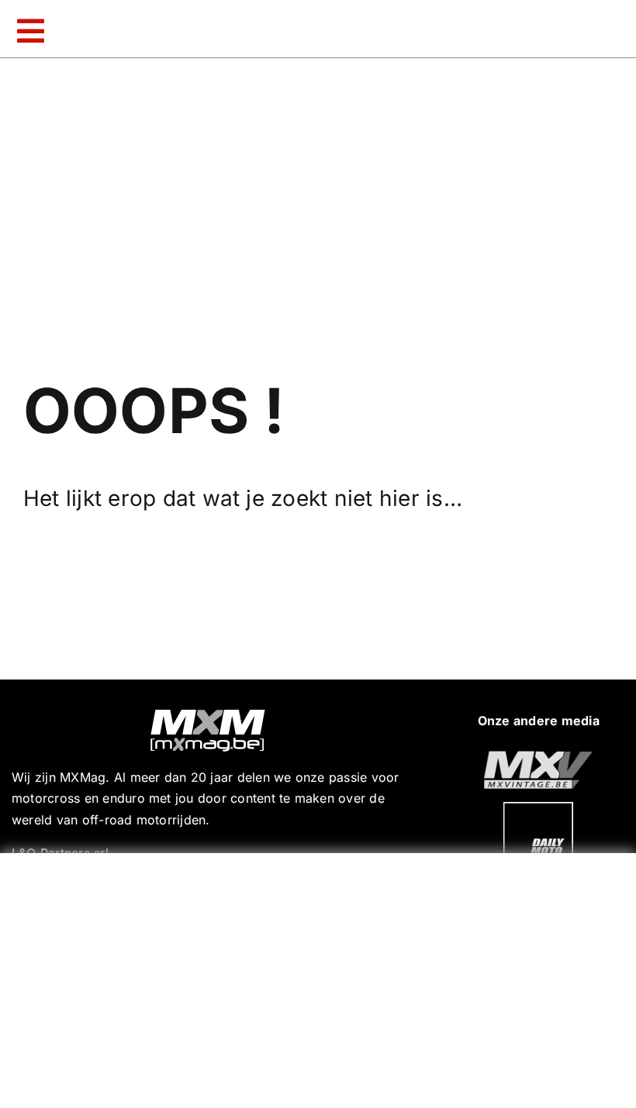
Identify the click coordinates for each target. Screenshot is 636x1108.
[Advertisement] (322, 977)
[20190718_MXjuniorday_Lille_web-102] (538, 808)
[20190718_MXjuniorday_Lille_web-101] (538, 757)
